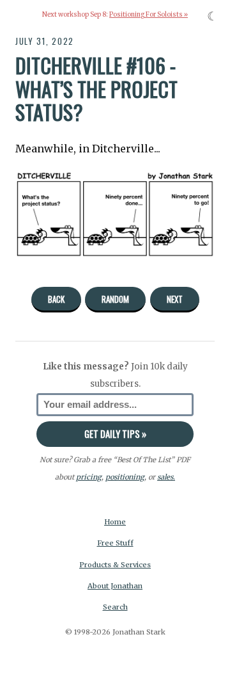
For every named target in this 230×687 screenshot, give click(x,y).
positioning (124, 477)
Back (56, 299)
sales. (166, 477)
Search (115, 606)
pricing (89, 477)
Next (175, 299)
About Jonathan (115, 585)
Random (115, 299)
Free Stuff (115, 542)
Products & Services (115, 564)
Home (115, 521)
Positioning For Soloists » (148, 15)
